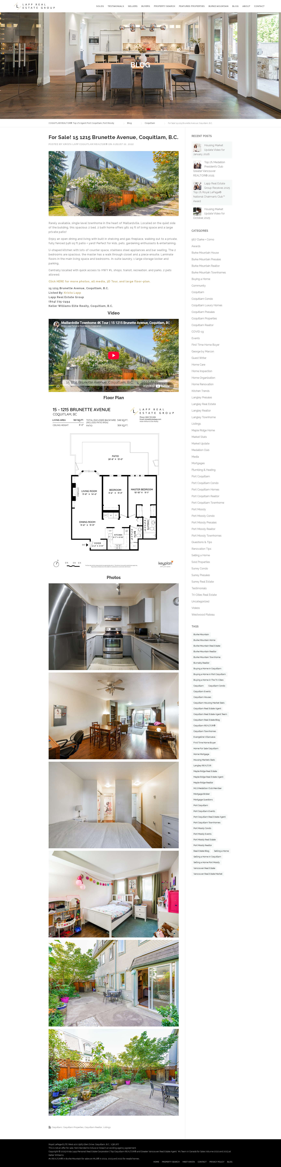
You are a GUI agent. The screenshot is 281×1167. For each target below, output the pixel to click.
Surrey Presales (201, 575)
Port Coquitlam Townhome (208, 502)
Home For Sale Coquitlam (206, 748)
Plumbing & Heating (203, 469)
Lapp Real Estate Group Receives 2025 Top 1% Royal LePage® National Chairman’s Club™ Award (211, 192)
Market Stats (199, 436)
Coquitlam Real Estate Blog (207, 720)
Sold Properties (201, 562)
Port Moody (199, 509)
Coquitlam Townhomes (205, 731)
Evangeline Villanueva (204, 737)
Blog (235, 6)
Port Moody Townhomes (206, 535)
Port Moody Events (202, 834)
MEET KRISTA (189, 1162)
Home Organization (203, 377)
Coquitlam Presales (203, 312)
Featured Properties (192, 6)
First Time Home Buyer (205, 344)
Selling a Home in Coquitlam (207, 856)
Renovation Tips (201, 548)
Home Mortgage (201, 754)
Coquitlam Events (202, 691)
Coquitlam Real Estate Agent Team (210, 714)
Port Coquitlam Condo (205, 483)
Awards (196, 246)
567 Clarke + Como (203, 239)
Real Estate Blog (201, 851)
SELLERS (133, 6)
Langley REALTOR (202, 765)
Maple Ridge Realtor (203, 782)
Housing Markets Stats (204, 760)
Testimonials (199, 588)
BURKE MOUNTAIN (218, 6)
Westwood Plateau (203, 614)
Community (199, 285)
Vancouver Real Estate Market (208, 874)
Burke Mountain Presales (206, 259)
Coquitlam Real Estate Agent (207, 708)
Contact (259, 6)
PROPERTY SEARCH (164, 6)
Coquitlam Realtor (93, 1127)
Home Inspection (202, 371)
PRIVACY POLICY (216, 1162)
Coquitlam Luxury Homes (207, 305)
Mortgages (198, 463)
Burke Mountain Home (204, 640)
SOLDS (100, 6)
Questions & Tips (202, 542)
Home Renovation (203, 384)
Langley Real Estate (204, 404)
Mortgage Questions (203, 799)
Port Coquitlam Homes (205, 489)
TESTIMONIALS (116, 6)
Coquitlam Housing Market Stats (209, 703)
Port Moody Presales (204, 522)
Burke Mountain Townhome (207, 657)
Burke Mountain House (205, 252)
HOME (156, 1162)
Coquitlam (57, 1127)
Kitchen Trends (201, 390)
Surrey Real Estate (203, 581)
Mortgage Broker (202, 794)
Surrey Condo (200, 568)
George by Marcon (203, 351)
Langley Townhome (204, 417)
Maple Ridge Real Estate (205, 771)
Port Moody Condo (203, 515)
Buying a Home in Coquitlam (207, 668)
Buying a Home (201, 279)
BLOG (229, 1162)
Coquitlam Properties (73, 1127)
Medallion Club (200, 450)
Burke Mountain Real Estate (207, 646)
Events (196, 338)
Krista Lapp (72, 292)
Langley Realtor (201, 410)
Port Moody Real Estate (205, 839)
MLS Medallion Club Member (208, 788)
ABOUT (246, 6)
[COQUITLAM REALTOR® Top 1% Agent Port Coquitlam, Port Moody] (34, 6)
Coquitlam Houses (202, 697)
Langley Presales (202, 397)
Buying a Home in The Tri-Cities (208, 680)
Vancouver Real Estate (204, 868)
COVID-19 (198, 331)
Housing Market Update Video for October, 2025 (209, 213)
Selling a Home (201, 555)
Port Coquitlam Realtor (205, 496)
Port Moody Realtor (203, 529)
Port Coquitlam (201, 476)
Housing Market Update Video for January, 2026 (209, 150)
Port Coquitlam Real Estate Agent (210, 817)
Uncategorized (200, 601)
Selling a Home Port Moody (207, 862)
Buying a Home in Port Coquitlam (210, 674)
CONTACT (202, 1162)
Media (195, 456)
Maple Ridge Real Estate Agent (208, 777)
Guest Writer (199, 357)
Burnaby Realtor (201, 663)
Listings (107, 1127)
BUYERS (145, 6)
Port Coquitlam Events (204, 811)
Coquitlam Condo (202, 298)
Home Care (198, 364)
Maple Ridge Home (203, 430)
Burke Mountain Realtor (206, 265)
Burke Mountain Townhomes (209, 272)
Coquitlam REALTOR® (204, 725)
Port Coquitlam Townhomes (207, 822)
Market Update (200, 443)
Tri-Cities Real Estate (204, 594)
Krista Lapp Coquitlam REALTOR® (85, 144)
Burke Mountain (201, 634)
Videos (196, 607)
